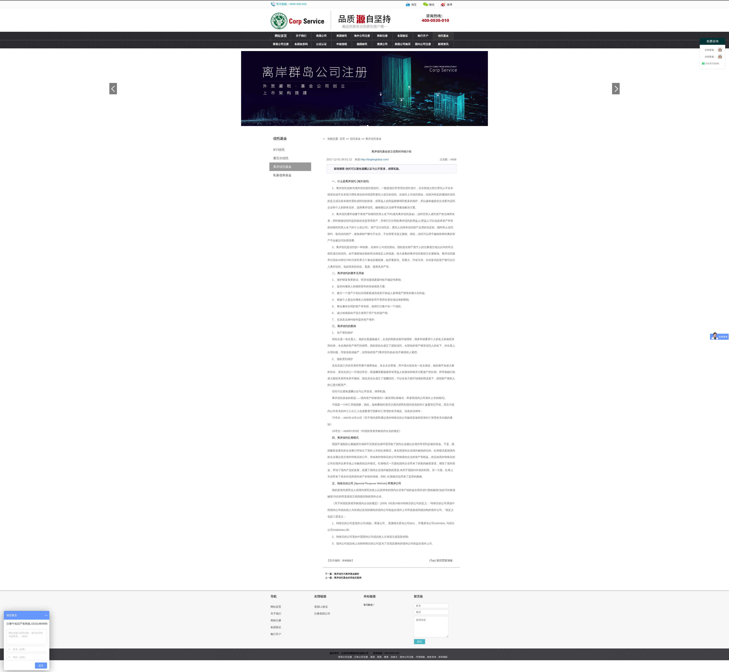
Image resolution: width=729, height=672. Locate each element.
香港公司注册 (281, 44)
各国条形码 (301, 44)
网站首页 (281, 35)
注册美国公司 (322, 613)
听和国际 (347, 560)
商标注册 (382, 35)
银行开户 (423, 35)
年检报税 (341, 44)
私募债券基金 (282, 175)
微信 (431, 4)
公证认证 (321, 44)
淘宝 (414, 4)
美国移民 (341, 35)
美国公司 (321, 35)
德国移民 (362, 44)
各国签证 (402, 35)
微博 (449, 4)
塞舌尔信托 (280, 158)
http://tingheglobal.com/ (375, 159)
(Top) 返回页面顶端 (440, 560)
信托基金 (443, 35)
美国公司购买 (403, 44)
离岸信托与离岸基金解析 (346, 574)
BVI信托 (279, 149)
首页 (342, 138)
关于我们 (301, 35)
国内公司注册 (423, 44)
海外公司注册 (362, 35)
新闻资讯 (443, 44)
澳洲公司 (382, 44)
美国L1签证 (321, 606)
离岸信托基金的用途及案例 (347, 577)
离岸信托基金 (282, 166)
